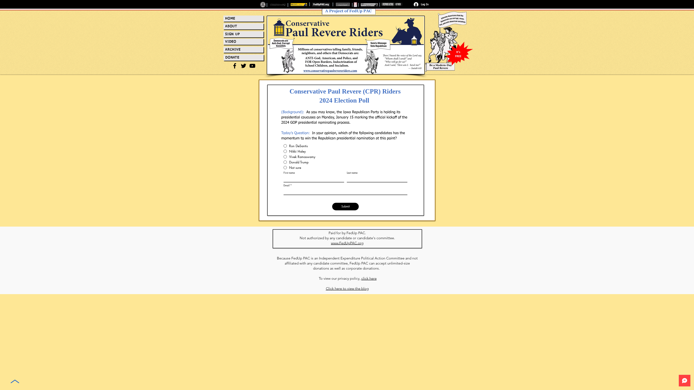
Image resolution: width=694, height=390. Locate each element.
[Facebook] (234, 65)
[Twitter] (243, 65)
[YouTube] (252, 65)
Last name (352, 173)
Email (287, 185)
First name (289, 173)
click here (369, 278)
